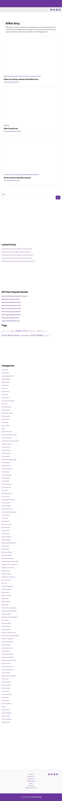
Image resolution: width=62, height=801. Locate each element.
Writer (3, 707)
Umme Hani (5, 691)
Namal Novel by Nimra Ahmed (11, 305)
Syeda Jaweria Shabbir (9, 676)
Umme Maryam (6, 694)
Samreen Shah (6, 623)
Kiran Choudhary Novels (9, 512)
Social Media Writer (11, 335)
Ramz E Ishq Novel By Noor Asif (11, 308)
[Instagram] (57, 10)
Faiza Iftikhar (6, 447)
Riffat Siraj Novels (11, 129)
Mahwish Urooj (6, 524)
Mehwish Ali (5, 546)
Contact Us (31, 776)
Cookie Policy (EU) (31, 788)
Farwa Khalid (6, 456)
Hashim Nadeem (7, 468)
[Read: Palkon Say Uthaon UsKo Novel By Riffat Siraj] (31, 56)
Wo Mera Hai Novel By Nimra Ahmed (17, 178)
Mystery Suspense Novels (26, 174)
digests (12, 331)
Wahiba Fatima (6, 703)
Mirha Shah (5, 549)
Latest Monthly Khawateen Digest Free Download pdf (18, 261)
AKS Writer (5, 394)
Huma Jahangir (7, 475)
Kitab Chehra (6, 515)
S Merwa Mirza (6, 614)
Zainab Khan (6, 710)
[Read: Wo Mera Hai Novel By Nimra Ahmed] (31, 154)
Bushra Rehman (7, 431)
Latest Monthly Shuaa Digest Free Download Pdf (17, 258)
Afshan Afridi (6, 382)
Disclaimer (31, 779)
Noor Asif (4, 583)
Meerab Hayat (6, 540)
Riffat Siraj (6, 76)
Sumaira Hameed (7, 666)
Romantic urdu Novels (24, 76)
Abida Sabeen (6, 379)
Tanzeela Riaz (6, 682)
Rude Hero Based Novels (9, 611)
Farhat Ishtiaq (6, 453)
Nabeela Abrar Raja (8, 567)
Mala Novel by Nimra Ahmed (11, 299)
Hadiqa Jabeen (6, 465)
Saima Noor (5, 620)
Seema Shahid (6, 629)
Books (8, 331)
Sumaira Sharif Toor (8, 669)
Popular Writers (6, 589)
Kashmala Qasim (7, 509)
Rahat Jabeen (6, 601)
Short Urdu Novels (7, 642)
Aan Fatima (5, 373)
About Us (31, 774)
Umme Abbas (6, 688)
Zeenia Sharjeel (7, 719)
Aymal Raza (5, 419)
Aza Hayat (5, 422)
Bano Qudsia (6, 425)
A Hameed (5, 370)
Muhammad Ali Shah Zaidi (10, 561)
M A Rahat (5, 518)
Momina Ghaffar (7, 552)
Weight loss (47, 335)
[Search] (58, 198)
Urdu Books (25, 335)
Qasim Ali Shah (6, 595)
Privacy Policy (31, 781)
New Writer (45, 331)
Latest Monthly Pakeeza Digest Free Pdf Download (17, 255)
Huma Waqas (6, 478)
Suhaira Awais (6, 663)
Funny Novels (15, 174)
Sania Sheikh (6, 626)
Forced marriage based (9, 459)
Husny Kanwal (6, 487)
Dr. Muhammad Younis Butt (10, 441)
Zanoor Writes (6, 716)
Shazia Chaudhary (7, 638)
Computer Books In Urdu (9, 435)
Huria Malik (5, 481)
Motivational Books (8, 558)
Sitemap (31, 785)
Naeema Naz (6, 571)
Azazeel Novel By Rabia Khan (11, 321)
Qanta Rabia (5, 592)
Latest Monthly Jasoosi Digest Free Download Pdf (17, 249)
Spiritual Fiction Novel (9, 660)
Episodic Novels (14, 76)
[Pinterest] (59, 10)
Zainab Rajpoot (6, 713)
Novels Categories (7, 586)
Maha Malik (5, 521)
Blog (3, 428)
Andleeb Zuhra (6, 407)
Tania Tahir (5, 679)
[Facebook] (51, 10)
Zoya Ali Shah (6, 722)
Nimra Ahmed (7, 174)
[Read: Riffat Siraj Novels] (31, 105)
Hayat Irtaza (5, 472)
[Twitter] (54, 10)
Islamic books (6, 502)
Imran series (5, 496)
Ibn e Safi (5, 490)
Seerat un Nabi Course (9, 632)
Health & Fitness (32, 331)
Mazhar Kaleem (7, 537)
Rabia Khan (5, 598)
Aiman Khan (6, 391)
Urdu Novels (36, 335)
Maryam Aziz (6, 530)
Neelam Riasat (6, 574)
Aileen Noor (5, 385)
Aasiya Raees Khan (7, 376)
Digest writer (22, 331)
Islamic (39, 331)
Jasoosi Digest (6, 506)
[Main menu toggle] (3, 9)
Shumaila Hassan (7, 648)
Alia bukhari (4, 331)
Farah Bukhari (6, 450)
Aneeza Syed (6, 410)
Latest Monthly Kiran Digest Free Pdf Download (16, 252)
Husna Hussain (6, 484)
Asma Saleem (6, 416)
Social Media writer (8, 654)
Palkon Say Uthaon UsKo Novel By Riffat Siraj (21, 79)
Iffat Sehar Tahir (7, 493)
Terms (31, 783)
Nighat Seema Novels (8, 577)
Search (3, 194)
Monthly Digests (7, 555)
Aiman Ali (5, 388)
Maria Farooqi (6, 527)
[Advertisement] (31, 212)
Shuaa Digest (6, 645)
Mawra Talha (6, 533)
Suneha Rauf (6, 672)
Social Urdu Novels (36, 76)
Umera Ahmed (6, 685)
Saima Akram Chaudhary (10, 617)
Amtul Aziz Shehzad (8, 401)
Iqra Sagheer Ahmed (8, 499)
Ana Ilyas (4, 404)
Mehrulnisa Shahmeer (9, 543)
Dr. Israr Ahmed (6, 438)
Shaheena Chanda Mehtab (10, 635)
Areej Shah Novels (7, 413)
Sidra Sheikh (6, 651)
